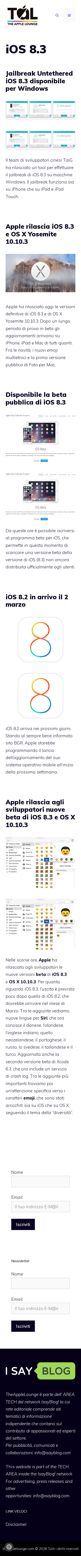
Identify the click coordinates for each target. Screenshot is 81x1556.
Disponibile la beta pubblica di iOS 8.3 (36, 398)
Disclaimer (16, 1524)
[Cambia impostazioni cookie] (9, 1546)
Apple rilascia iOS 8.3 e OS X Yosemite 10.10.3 (40, 233)
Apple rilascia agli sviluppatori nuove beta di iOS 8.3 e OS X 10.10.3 (40, 813)
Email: (17, 1197)
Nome (17, 1172)
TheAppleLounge (22, 1394)
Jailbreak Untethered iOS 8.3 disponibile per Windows (39, 80)
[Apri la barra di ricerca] (57, 15)
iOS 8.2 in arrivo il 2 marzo (37, 600)
